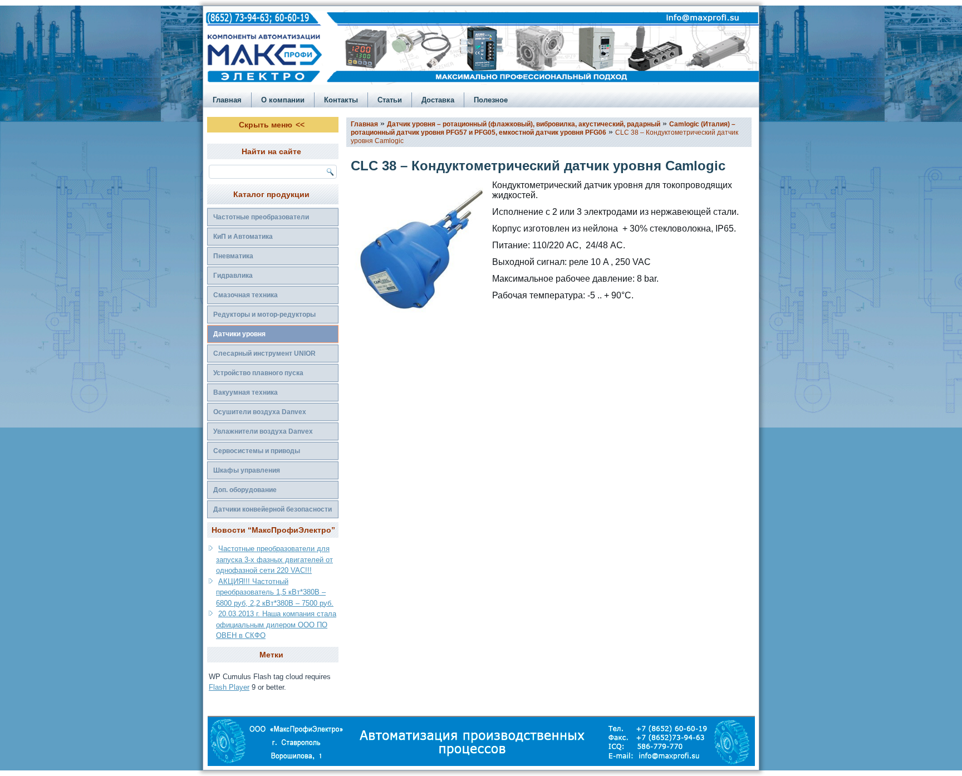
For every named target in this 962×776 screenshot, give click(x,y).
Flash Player (229, 687)
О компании (283, 100)
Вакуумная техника (245, 392)
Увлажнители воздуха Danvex (263, 431)
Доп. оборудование (245, 490)
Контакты (341, 100)
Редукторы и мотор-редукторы (264, 314)
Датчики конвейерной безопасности (272, 509)
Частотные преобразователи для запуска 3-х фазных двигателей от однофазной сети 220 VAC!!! (274, 559)
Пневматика (233, 256)
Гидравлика (233, 275)
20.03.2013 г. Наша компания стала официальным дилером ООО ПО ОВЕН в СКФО (276, 625)
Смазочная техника (245, 295)
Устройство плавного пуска (258, 373)
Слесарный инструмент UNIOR (264, 353)
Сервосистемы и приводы (256, 451)
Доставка (437, 100)
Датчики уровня (239, 334)
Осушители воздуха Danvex (259, 412)
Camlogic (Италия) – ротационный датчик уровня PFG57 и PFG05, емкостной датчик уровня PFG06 (543, 128)
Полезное (491, 100)
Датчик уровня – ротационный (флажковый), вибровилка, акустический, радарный (523, 124)
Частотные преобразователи (261, 217)
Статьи (389, 100)
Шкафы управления (246, 470)
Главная (227, 100)
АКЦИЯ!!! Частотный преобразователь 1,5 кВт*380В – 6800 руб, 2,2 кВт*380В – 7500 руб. (274, 592)
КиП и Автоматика (243, 236)
